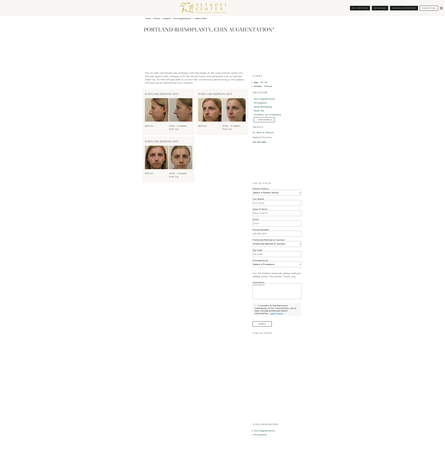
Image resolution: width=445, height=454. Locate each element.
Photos (157, 18)
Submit (262, 324)
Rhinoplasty (260, 103)
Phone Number (261, 230)
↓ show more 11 (264, 120)
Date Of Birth (260, 209)
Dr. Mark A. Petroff (263, 132)
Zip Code (257, 250)
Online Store (429, 8)
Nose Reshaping (263, 107)
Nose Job (259, 111)
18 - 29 (263, 82)
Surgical (166, 18)
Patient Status (261, 189)
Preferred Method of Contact (269, 240)
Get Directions (360, 8)
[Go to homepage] (174, 8)
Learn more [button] (276, 313)
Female (268, 86)
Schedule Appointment (404, 8)
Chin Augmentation (182, 18)
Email (256, 219)
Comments (258, 282)
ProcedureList (260, 260)
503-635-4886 (380, 8)
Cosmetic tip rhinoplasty (267, 114)
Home (148, 18)
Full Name (258, 199)
